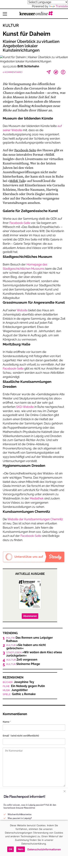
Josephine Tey (18, 682)
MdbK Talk (17, 181)
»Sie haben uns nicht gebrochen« (26, 646)
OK (10, 849)
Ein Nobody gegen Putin (24, 686)
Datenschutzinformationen (44, 849)
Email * (21, 735)
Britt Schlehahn (28, 66)
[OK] (63, 838)
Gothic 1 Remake (19, 694)
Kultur (11, 25)
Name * (7, 721)
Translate (62, 6)
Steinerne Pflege (23, 664)
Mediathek (37, 498)
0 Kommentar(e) (12, 72)
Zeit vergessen (22, 659)
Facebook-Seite (25, 150)
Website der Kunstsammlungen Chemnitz (35, 519)
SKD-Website (25, 407)
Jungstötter (15, 690)
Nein (20, 849)
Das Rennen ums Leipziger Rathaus (29, 639)
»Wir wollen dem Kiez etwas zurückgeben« (34, 654)
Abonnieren (30, 616)
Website (22, 310)
